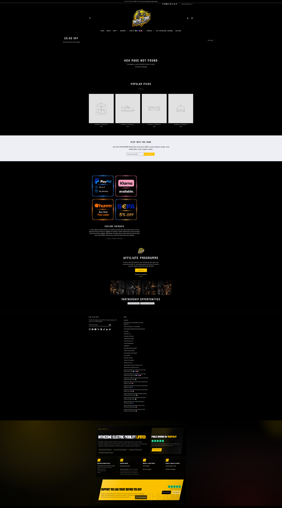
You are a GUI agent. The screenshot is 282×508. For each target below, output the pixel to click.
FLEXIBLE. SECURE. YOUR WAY (114, 238)
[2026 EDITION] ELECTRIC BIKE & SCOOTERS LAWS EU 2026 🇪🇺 (136, 386)
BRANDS (123, 31)
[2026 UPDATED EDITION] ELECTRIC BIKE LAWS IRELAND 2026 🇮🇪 (134, 398)
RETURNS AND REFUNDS (130, 348)
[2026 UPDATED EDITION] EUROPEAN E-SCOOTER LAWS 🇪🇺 (134, 402)
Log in (141, 276)
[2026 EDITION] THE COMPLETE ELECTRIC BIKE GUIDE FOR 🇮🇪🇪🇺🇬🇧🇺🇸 (135, 370)
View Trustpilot (157, 449)
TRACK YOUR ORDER (129, 350)
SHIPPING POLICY (128, 341)
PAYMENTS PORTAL (129, 336)
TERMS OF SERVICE (129, 360)
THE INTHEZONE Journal (164, 31)
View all (141, 88)
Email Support (166, 492)
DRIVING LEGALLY (128, 358)
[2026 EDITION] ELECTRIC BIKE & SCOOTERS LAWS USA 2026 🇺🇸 (136, 390)
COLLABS (178, 31)
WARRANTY (127, 346)
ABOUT (109, 31)
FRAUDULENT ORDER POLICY (131, 367)
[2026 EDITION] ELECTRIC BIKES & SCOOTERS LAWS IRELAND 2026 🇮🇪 (136, 378)
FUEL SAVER (127, 355)
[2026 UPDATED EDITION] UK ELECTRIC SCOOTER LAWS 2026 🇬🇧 (134, 406)
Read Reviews (176, 492)
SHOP (115, 31)
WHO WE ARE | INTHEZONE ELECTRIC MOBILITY (133, 323)
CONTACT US (127, 334)
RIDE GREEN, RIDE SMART (130, 353)
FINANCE (150, 31)
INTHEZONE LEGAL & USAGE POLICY (133, 365)
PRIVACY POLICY (128, 362)
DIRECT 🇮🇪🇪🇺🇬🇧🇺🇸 (136, 31)
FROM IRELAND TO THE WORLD (132, 326)
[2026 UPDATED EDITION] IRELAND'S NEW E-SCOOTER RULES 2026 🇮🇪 (135, 394)
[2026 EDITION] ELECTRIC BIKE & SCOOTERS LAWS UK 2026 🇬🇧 (136, 382)
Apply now (141, 270)
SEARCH (126, 320)
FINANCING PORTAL (129, 338)
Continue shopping (141, 67)
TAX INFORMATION (129, 343)
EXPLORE (210, 40)
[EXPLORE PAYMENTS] (114, 198)
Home (102, 31)
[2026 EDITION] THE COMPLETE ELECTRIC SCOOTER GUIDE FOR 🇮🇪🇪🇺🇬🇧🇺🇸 (135, 374)
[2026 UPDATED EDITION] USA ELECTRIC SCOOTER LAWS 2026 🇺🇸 (134, 410)
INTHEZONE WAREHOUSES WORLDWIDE (134, 329)
